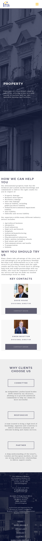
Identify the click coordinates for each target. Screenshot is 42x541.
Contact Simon (21, 347)
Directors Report (20, 540)
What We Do (20, 525)
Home (20, 521)
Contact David (21, 311)
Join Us (20, 532)
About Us (20, 529)
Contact (20, 536)
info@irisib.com (22, 490)
